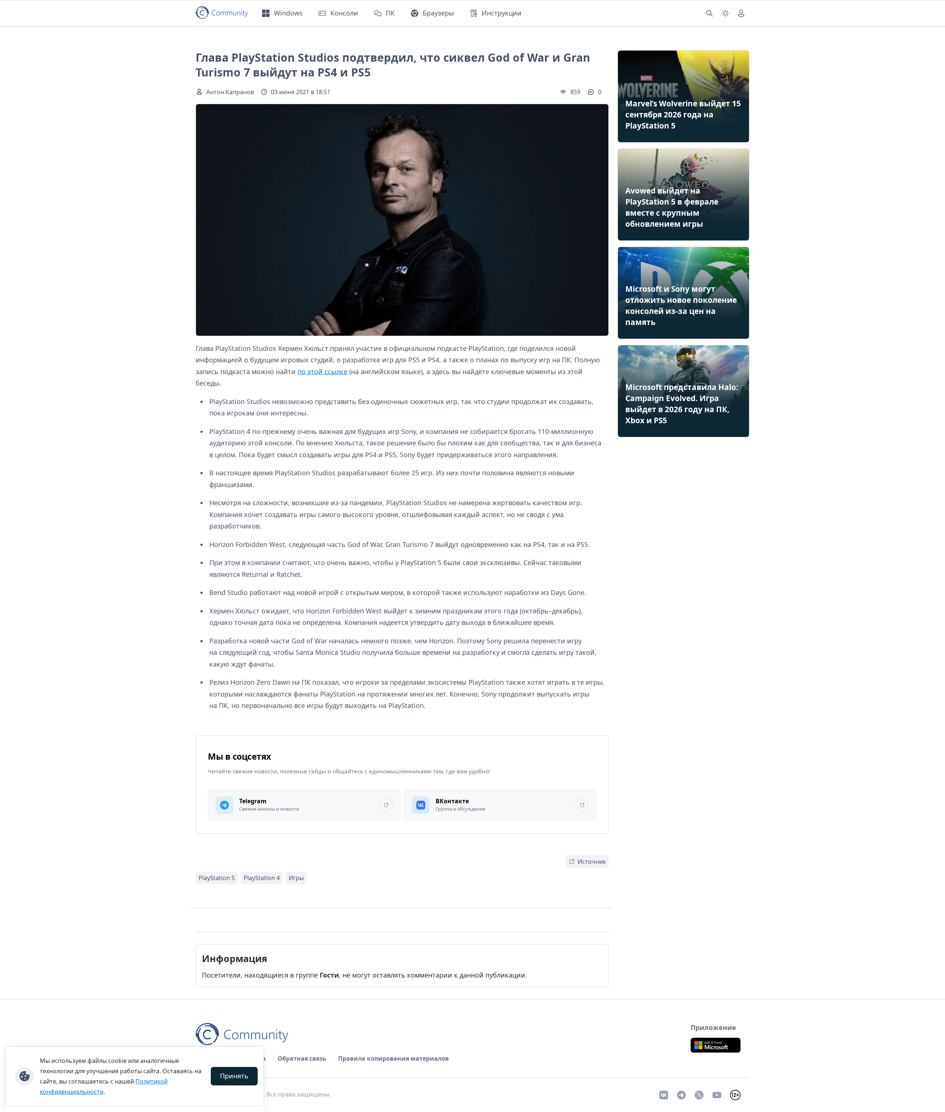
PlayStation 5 (217, 878)
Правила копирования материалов (393, 1058)
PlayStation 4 (262, 878)
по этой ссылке (322, 371)
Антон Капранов (230, 92)
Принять (234, 1075)
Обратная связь (302, 1058)
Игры (296, 878)
